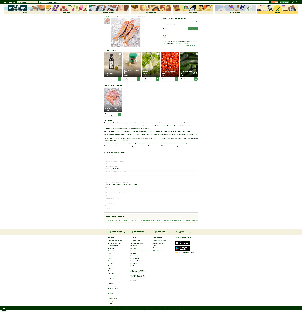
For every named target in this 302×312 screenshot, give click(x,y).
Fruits (109, 253)
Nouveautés (111, 250)
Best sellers (111, 248)
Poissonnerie (118, 16)
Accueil (112, 16)
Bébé (109, 291)
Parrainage (133, 253)
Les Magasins (133, 248)
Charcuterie (111, 260)
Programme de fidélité (136, 260)
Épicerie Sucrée (112, 278)
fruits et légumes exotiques (172, 220)
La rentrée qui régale (113, 245)
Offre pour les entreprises (137, 243)
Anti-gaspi (111, 301)
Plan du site (133, 266)
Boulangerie (111, 273)
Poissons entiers (125, 16)
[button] (113, 66)
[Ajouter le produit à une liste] (197, 22)
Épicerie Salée (112, 276)
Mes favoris (285, 2)
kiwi (125, 220)
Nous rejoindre (134, 245)
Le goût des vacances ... (114, 243)
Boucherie (111, 258)
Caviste (110, 281)
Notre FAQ (155, 245)
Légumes (110, 255)
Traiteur (110, 271)
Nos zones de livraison (136, 255)
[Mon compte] (296, 2)
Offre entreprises (112, 298)
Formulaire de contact (158, 243)
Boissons (110, 283)
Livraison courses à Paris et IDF (138, 250)
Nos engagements (135, 258)
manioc (133, 220)
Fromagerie (111, 266)
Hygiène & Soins (112, 286)
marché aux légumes (192, 220)
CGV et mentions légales (119, 308)
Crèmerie (110, 268)
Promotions (111, 296)
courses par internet (113, 220)
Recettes (275, 2)
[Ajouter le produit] (119, 79)
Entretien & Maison (113, 288)
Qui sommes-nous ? (135, 240)
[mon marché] (9, 2)
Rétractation (133, 263)
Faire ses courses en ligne (115, 240)
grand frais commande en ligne (150, 220)
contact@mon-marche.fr (159, 240)
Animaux (110, 293)
